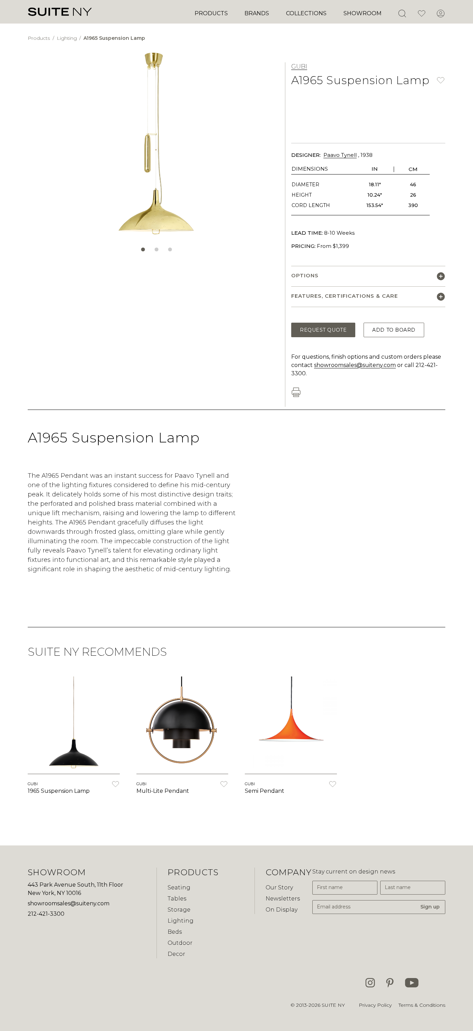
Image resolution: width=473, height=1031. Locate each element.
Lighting (67, 38)
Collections (306, 13)
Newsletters (283, 898)
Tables (177, 898)
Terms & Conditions (422, 1005)
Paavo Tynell (340, 155)
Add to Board (394, 330)
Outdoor (180, 943)
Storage (179, 909)
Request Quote (323, 330)
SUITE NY (333, 1005)
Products (211, 13)
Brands (256, 13)
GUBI (299, 66)
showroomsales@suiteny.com (355, 365)
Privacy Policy (375, 1005)
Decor (176, 954)
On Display (281, 909)
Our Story (279, 887)
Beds (175, 932)
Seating (179, 887)
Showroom (362, 13)
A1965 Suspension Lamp (114, 38)
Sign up (430, 907)
